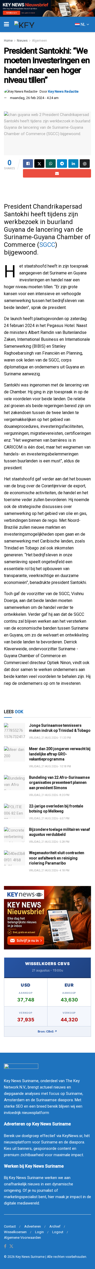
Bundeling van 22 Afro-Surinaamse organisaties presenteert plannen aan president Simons (59, 782)
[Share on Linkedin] (73, 163)
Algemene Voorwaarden (22, 1238)
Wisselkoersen (15, 1232)
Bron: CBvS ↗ (47, 1031)
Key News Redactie (63, 91)
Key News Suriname (30, 1257)
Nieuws (22, 40)
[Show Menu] (6, 24)
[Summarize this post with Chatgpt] (85, 163)
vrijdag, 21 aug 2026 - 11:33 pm (50, 737)
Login (39, 1232)
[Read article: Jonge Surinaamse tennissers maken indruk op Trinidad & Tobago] (14, 730)
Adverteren (32, 1226)
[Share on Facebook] (28, 163)
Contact (10, 1226)
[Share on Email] (57, 173)
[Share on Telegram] (62, 163)
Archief (54, 1226)
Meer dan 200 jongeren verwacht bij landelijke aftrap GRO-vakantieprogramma (60, 754)
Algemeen (39, 40)
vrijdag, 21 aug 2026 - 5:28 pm (49, 841)
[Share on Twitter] (39, 163)
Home (8, 40)
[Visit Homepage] (34, 24)
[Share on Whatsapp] (51, 163)
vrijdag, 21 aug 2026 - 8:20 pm (49, 795)
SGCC (47, 244)
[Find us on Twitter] (11, 1247)
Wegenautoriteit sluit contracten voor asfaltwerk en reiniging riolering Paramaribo (56, 858)
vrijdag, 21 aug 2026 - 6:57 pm (49, 818)
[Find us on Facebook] (5, 1247)
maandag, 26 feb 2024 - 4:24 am (34, 98)
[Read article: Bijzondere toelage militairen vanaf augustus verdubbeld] (14, 834)
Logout (57, 1232)
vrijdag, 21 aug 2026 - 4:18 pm (49, 870)
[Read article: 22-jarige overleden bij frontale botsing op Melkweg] (14, 811)
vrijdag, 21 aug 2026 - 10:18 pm (50, 766)
